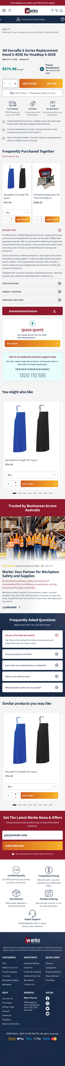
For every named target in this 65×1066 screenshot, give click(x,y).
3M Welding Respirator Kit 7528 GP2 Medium (46, 196)
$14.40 (7, 202)
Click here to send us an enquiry (32, 368)
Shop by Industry (53, 971)
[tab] (14, 493)
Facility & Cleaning (32, 971)
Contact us (7, 998)
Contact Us (29, 984)
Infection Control (10, 967)
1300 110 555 (32, 375)
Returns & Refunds (10, 1023)
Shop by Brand (52, 976)
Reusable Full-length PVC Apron (16, 196)
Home (4, 29)
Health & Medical (31, 963)
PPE (4, 963)
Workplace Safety (10, 980)
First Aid (6, 976)
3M (27, 59)
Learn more (9, 607)
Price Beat (50, 980)
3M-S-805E (10, 59)
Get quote (12, 343)
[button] (61, 10)
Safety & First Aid (32, 976)
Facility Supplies (9, 971)
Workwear (6, 984)
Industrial (28, 967)
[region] (32, 195)
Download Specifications (23, 310)
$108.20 (38, 202)
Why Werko (29, 980)
